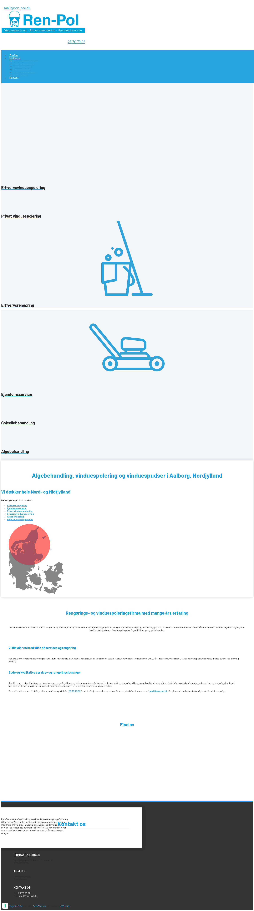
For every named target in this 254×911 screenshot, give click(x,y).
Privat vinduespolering (24, 63)
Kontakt (14, 77)
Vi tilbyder (15, 58)
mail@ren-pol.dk (17, 8)
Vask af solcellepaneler (24, 72)
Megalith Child (15, 906)
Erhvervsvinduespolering (25, 60)
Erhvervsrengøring (22, 66)
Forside (13, 55)
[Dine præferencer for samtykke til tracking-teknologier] (5, 906)
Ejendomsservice (21, 69)
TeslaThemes (39, 906)
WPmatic (65, 906)
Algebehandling (20, 74)
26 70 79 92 (76, 41)
